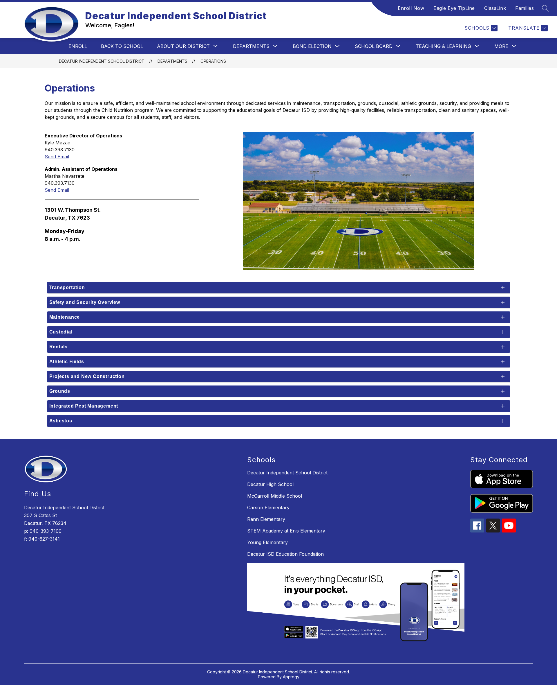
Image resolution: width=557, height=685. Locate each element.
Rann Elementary (266, 519)
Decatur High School (270, 484)
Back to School (122, 46)
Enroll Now (411, 8)
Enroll (77, 46)
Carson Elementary (268, 507)
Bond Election (312, 46)
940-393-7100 (46, 531)
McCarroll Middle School (274, 496)
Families (524, 8)
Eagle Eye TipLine (454, 8)
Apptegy (291, 676)
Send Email (57, 156)
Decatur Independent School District (101, 61)
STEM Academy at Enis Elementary (286, 531)
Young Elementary (267, 542)
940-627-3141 (44, 539)
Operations (213, 61)
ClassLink (495, 8)
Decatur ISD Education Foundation (285, 554)
